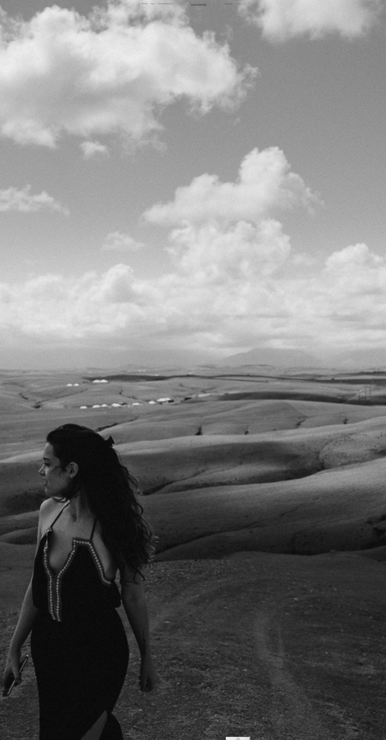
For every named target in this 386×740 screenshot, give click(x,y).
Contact (238, 4)
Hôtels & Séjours (164, 4)
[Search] (245, 4)
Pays (152, 4)
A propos (228, 4)
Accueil (144, 4)
